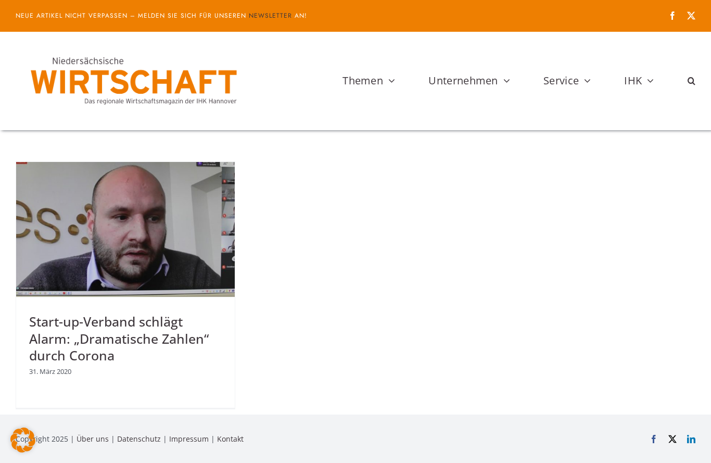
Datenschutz (139, 439)
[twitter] (691, 15)
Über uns (93, 439)
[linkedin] (691, 439)
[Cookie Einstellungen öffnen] (22, 449)
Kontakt (230, 439)
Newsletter (270, 15)
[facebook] (672, 15)
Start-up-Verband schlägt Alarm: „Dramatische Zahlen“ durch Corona (119, 338)
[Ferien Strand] (133, 51)
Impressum (189, 439)
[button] (691, 80)
